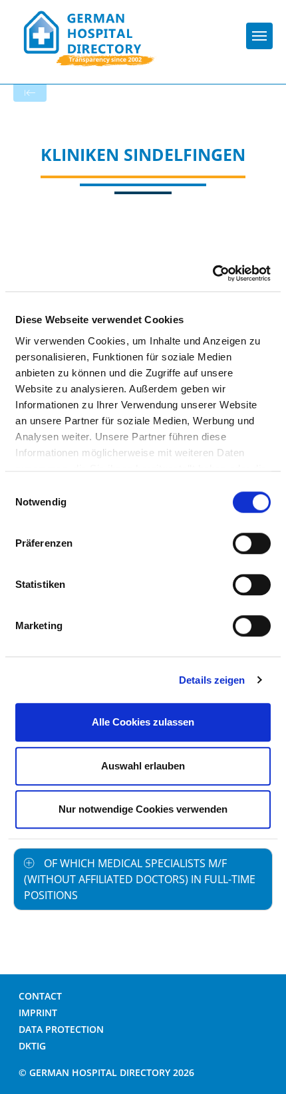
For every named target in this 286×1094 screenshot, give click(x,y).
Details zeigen (212, 680)
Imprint (38, 1012)
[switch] (252, 543)
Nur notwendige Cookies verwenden (143, 809)
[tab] (143, 879)
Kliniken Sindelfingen (143, 154)
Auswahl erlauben (143, 765)
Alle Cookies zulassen (143, 722)
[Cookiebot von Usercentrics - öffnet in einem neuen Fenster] (212, 273)
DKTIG (32, 1045)
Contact (40, 996)
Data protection (61, 1029)
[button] (143, 879)
